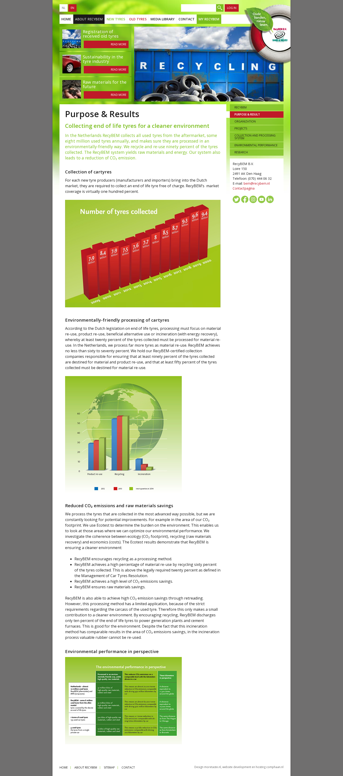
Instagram (253, 199)
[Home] (266, 34)
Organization (245, 121)
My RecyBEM (209, 19)
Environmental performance (255, 145)
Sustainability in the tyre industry (103, 59)
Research (241, 152)
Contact (186, 19)
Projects (240, 128)
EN (72, 8)
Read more (118, 44)
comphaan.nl (275, 767)
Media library (162, 19)
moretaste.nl (212, 767)
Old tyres (138, 19)
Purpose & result (247, 114)
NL (63, 8)
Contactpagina (244, 188)
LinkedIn (270, 199)
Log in (231, 8)
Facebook (244, 199)
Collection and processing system (255, 136)
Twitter (236, 199)
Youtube (261, 199)
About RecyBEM (89, 19)
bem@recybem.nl (257, 183)
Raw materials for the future (104, 84)
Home (66, 19)
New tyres (116, 19)
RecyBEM (240, 107)
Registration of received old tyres (101, 34)
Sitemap (109, 767)
